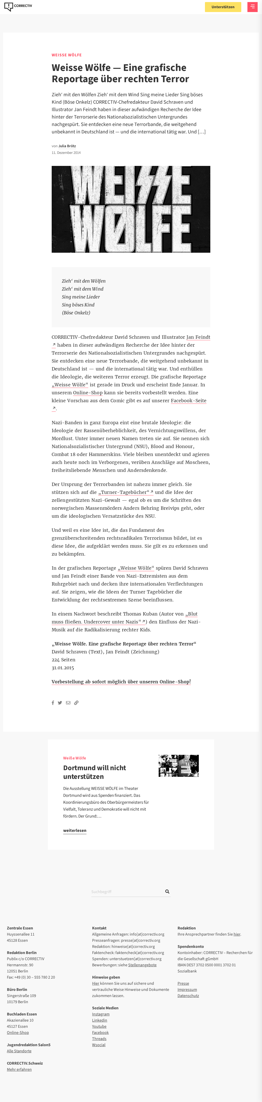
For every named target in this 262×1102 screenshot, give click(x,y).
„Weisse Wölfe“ (70, 385)
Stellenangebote (142, 965)
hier (237, 934)
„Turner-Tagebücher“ (123, 492)
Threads (99, 1039)
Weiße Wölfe (74, 758)
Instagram (101, 1014)
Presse (183, 983)
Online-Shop (88, 393)
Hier (95, 983)
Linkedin (99, 1020)
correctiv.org (18, 7)
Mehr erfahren (19, 1069)
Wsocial (98, 1045)
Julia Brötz (67, 146)
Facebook (100, 1032)
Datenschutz (188, 996)
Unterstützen (223, 7)
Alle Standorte (19, 1051)
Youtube (99, 1026)
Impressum (187, 989)
